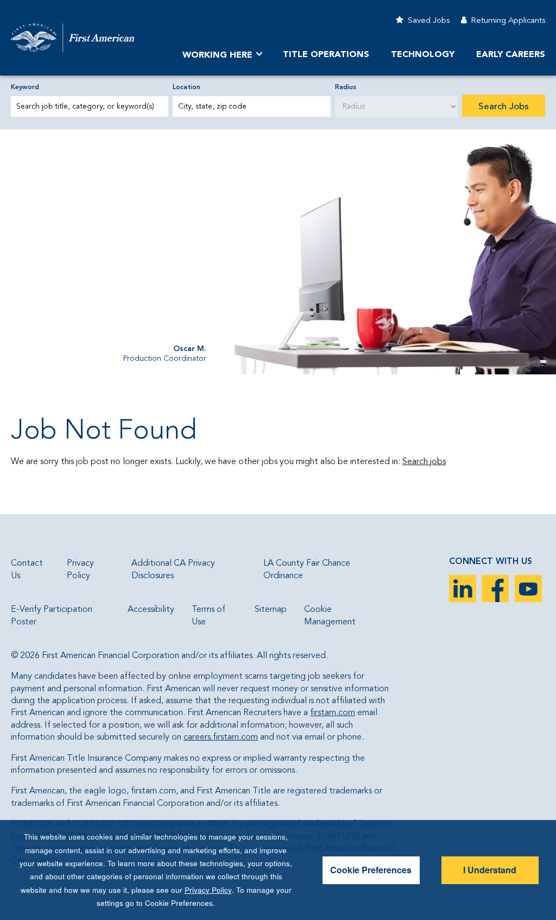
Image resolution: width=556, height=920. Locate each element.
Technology (422, 55)
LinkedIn (462, 588)
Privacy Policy (208, 890)
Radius (345, 87)
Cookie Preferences (371, 869)
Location (186, 87)
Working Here (217, 55)
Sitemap (271, 609)
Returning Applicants (508, 21)
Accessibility (151, 609)
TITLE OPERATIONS (326, 55)
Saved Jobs (429, 21)
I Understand (489, 869)
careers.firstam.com (221, 737)
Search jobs (424, 462)
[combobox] (251, 106)
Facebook (495, 588)
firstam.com (332, 713)
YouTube (528, 588)
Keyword (25, 87)
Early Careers (510, 55)
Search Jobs (503, 106)
